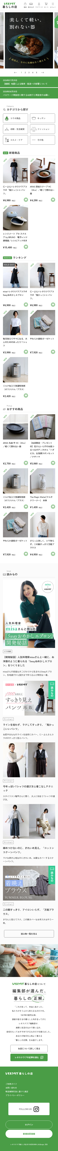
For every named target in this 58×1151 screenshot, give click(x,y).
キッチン (41, 118)
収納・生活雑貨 (17, 129)
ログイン (29, 1124)
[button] (15, 72)
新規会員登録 (29, 1133)
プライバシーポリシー (15, 1095)
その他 (40, 139)
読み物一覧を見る (29, 933)
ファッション (43, 129)
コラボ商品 (15, 118)
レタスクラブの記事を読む (27, 1057)
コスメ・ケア (16, 139)
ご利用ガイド (11, 1084)
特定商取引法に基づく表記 (17, 1091)
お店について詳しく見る (29, 1048)
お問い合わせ (11, 1087)
